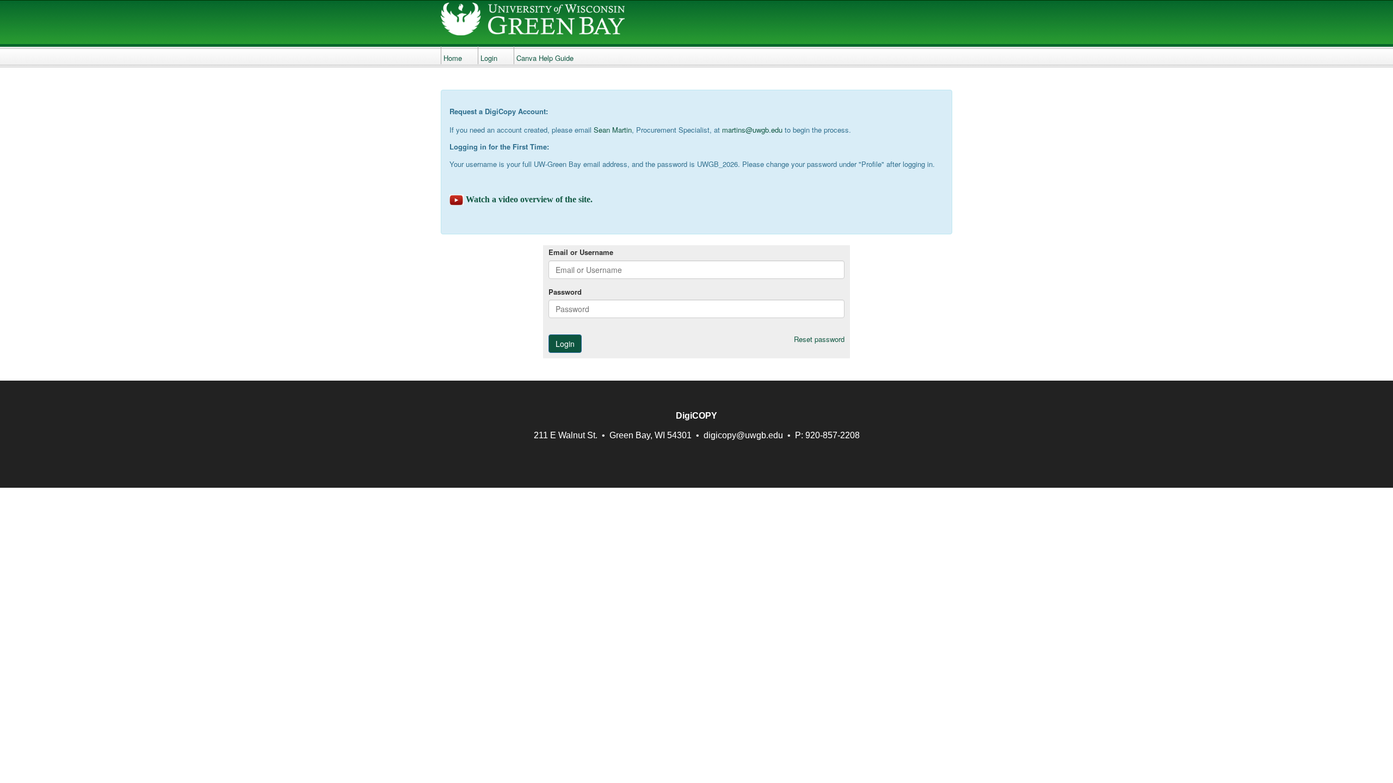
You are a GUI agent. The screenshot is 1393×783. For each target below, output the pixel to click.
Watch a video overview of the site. (529, 199)
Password (565, 292)
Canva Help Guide (545, 58)
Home (452, 58)
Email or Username (580, 252)
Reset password (819, 339)
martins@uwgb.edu (752, 130)
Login (488, 58)
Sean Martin (613, 130)
